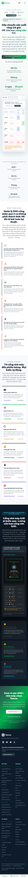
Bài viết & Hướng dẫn (7, 824)
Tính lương (4, 778)
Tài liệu (3, 845)
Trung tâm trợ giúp (6, 842)
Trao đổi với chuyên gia (14, 716)
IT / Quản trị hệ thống (20, 780)
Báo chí (17, 832)
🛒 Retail (13, 12)
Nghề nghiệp (18, 829)
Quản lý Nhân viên (6, 769)
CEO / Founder (18, 769)
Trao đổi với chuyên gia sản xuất (14, 62)
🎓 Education (21, 12)
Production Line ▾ (9, 105)
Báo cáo (4, 850)
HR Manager (18, 775)
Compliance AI (5, 792)
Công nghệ (18, 800)
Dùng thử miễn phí (13, 711)
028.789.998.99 (21, 842)
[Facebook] (6, 742)
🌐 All (19, 15)
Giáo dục (17, 795)
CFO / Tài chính (19, 778)
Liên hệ (17, 837)
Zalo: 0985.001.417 (21, 844)
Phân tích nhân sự (6, 799)
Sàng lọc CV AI (5, 797)
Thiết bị (3, 852)
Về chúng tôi (18, 822)
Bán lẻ (16, 788)
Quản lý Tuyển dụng (6, 814)
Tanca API (4, 847)
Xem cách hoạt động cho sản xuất (13, 57)
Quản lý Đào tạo (6, 812)
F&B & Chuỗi (18, 785)
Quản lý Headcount (6, 807)
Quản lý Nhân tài (6, 804)
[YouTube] (10, 742)
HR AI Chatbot (5, 789)
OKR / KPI (4, 784)
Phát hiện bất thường (7, 794)
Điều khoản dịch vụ (17, 865)
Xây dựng (17, 793)
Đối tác (17, 827)
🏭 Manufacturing (11, 15)
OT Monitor (17, 105)
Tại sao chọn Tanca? (20, 824)
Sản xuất (17, 790)
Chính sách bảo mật (6, 865)
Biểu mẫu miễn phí (6, 833)
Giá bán (17, 834)
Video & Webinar (6, 830)
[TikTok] (14, 742)
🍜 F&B (6, 12)
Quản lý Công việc (6, 809)
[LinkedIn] (3, 742)
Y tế (16, 798)
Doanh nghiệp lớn (19, 802)
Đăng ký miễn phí (7, 754)
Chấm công (4, 771)
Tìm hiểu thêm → (20, 400)
